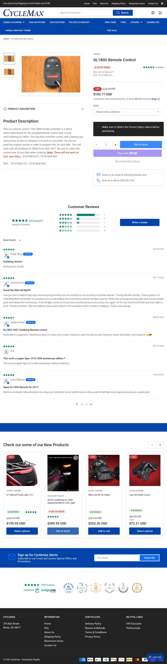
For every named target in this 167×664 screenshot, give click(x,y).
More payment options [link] (127, 161)
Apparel (134, 22)
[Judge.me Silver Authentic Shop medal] (109, 588)
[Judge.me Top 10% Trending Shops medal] (137, 588)
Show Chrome (14, 491)
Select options (22, 531)
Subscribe (149, 557)
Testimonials (133, 628)
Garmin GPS (153, 22)
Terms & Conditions (96, 632)
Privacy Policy (92, 636)
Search (125, 12)
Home (87, 3)
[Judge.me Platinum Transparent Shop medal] (82, 588)
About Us (104, 3)
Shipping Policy (119, 3)
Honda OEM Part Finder (18, 30)
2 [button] (82, 404)
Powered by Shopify (31, 659)
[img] (9, 249)
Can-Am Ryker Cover (139, 495)
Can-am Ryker (57, 22)
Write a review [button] (139, 222)
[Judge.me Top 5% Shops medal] (123, 588)
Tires (123, 22)
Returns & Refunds (95, 628)
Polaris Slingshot (79, 22)
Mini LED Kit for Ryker (99, 495)
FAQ (95, 3)
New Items (110, 22)
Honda (96, 54)
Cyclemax (15, 659)
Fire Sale (112, 30)
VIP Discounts (134, 623)
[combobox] (95, 12)
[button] (149, 67)
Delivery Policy (93, 623)
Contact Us (153, 3)
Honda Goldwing (12, 22)
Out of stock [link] (63, 531)
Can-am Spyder (37, 22)
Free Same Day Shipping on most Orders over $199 (26, 3)
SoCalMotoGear (55, 496)
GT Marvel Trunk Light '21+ (20, 495)
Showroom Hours (137, 3)
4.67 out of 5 (36, 220)
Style (96, 105)
